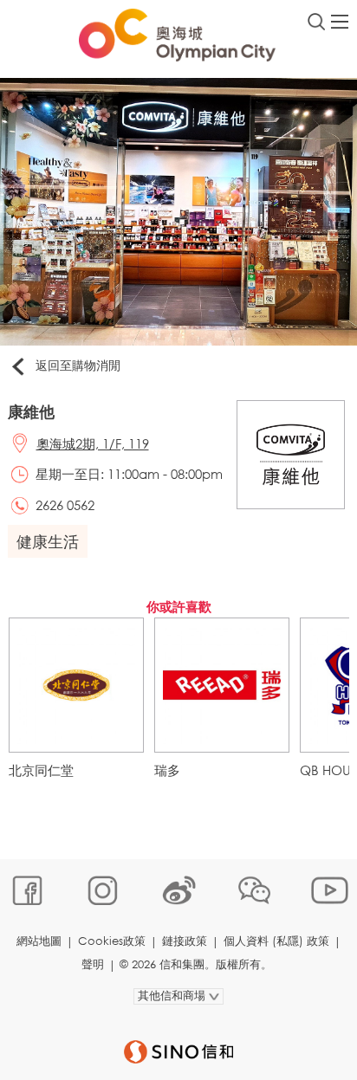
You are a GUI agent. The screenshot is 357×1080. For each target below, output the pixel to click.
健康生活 (47, 541)
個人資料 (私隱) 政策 (276, 941)
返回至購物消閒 (78, 365)
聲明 (92, 964)
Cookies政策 (112, 941)
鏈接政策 (184, 941)
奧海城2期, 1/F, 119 (92, 443)
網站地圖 (39, 941)
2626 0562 (65, 505)
